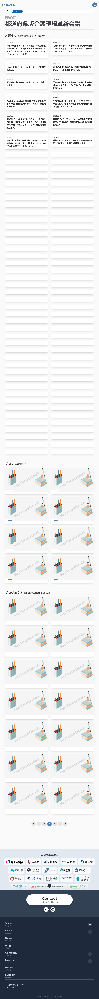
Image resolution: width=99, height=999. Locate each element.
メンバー (10, 961)
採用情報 (9, 968)
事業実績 (9, 931)
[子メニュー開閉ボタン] (90, 924)
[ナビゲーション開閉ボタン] (94, 4)
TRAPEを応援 (10, 975)
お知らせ (8, 939)
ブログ (8, 946)
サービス (9, 924)
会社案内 (11, 953)
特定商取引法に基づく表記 (15, 985)
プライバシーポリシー (14, 988)
